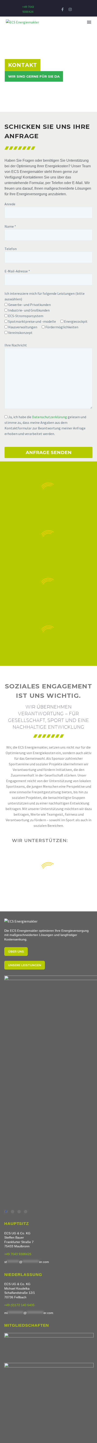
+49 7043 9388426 (17, 1254)
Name (10, 226)
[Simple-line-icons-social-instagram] (25, 1211)
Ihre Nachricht (16, 345)
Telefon (11, 248)
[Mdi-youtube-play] (78, 9)
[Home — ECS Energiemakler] (20, 921)
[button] (79, 22)
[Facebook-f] (62, 9)
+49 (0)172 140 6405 (19, 1305)
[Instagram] (70, 9)
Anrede (10, 204)
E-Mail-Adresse (17, 271)
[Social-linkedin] (55, 9)
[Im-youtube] (12, 1211)
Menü (89, 22)
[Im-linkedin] (19, 1211)
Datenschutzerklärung (49, 417)
